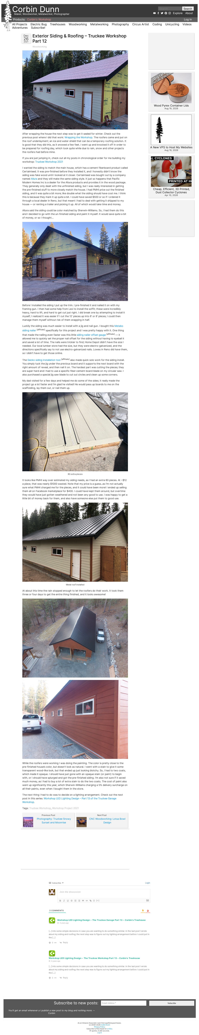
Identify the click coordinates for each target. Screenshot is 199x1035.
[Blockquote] (83, 900)
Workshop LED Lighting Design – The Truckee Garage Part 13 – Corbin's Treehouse (101, 920)
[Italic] (64, 900)
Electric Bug (39, 24)
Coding (157, 24)
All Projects (19, 24)
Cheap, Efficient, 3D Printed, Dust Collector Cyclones (171, 190)
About (189, 13)
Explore (178, 13)
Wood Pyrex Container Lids (171, 105)
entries (109, 1029)
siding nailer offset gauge (91, 334)
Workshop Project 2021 (65, 808)
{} (94, 900)
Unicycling (172, 24)
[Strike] (72, 900)
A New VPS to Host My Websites (171, 147)
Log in (188, 19)
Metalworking (99, 24)
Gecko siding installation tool (44, 360)
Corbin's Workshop (39, 19)
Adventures (20, 27)
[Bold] (60, 900)
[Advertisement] (75, 849)
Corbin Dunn (105, 1025)
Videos (187, 24)
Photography (120, 24)
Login (147, 883)
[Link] (90, 900)
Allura (34, 178)
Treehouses (57, 24)
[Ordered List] (75, 900)
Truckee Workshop (40, 808)
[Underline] (68, 900)
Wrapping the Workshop (78, 137)
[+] (97, 900)
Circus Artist (140, 24)
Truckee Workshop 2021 (49, 161)
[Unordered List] (79, 900)
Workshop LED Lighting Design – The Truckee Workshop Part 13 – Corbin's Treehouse (94, 958)
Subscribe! (38, 27)
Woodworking (78, 24)
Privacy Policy (99, 1027)
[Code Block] (87, 900)
